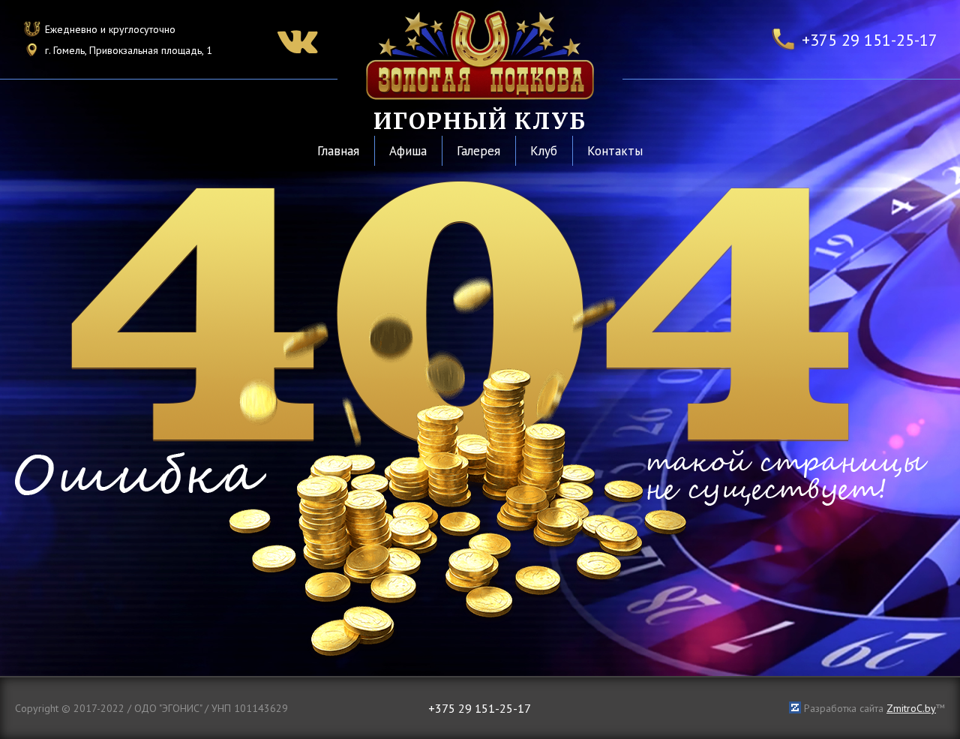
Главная (338, 151)
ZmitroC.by (911, 708)
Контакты (615, 151)
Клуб (543, 151)
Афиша (408, 151)
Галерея (478, 151)
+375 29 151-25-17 (870, 39)
